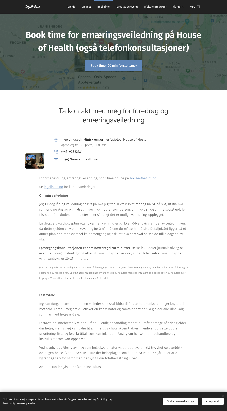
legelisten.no (53, 187)
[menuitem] (71, 7)
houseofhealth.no (143, 178)
